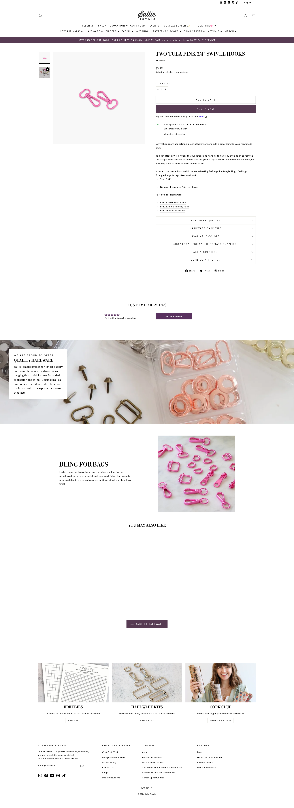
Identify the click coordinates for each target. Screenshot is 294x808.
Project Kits (193, 31)
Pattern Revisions (111, 777)
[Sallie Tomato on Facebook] (46, 775)
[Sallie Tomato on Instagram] (40, 775)
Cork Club (137, 26)
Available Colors (206, 236)
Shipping (160, 72)
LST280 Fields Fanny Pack (174, 206)
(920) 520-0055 (110, 752)
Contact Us (107, 767)
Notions (213, 31)
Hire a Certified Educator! (210, 757)
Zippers (111, 31)
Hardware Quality (205, 220)
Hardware (93, 31)
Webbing (142, 31)
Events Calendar (205, 762)
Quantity (163, 83)
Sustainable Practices (153, 762)
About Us (146, 752)
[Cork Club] (220, 682)
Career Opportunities (153, 777)
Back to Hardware (149, 624)
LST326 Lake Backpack (172, 210)
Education (117, 26)
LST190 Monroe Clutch (173, 202)
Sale (101, 26)
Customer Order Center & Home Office (162, 767)
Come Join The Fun (206, 260)
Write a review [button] (174, 316)
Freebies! (87, 26)
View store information (174, 134)
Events (154, 26)
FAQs (105, 772)
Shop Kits (147, 720)
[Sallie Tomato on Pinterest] (58, 775)
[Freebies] (73, 682)
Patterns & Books (165, 31)
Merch (229, 31)
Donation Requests (206, 767)
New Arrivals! (70, 31)
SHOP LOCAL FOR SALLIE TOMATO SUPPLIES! (205, 244)
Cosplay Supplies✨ (177, 26)
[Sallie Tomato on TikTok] (64, 775)
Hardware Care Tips (206, 228)
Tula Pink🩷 (204, 26)
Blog (199, 752)
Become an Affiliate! (152, 757)
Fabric (126, 31)
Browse (73, 720)
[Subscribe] (82, 766)
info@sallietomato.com (114, 757)
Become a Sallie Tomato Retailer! (158, 772)
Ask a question (205, 252)
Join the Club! (220, 720)
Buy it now (206, 109)
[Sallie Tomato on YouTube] (52, 775)
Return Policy (109, 762)
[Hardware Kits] (147, 682)
